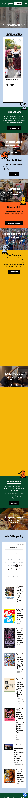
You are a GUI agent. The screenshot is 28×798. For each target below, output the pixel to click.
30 (22, 565)
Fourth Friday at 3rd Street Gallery (20, 616)
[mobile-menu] (25, 3)
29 (19, 565)
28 (16, 565)
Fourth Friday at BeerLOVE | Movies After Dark (20, 777)
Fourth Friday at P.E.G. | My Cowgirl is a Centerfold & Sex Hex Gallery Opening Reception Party (20, 722)
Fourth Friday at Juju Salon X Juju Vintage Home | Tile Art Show (20, 689)
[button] (12, 152)
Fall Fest (9, 84)
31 (5, 568)
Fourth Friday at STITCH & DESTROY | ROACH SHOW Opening (19, 663)
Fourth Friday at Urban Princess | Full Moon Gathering (20, 637)
